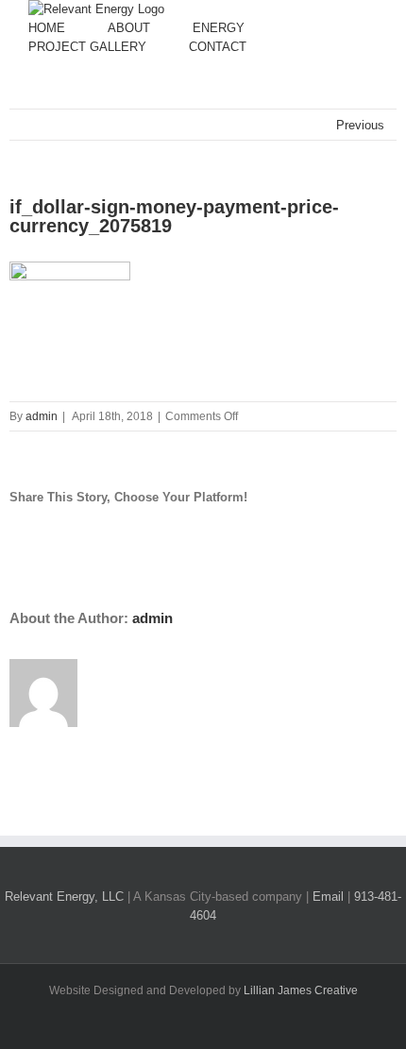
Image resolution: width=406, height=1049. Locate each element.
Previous (360, 125)
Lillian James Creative (301, 990)
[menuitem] (68, 28)
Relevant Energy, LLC (64, 896)
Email (328, 896)
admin (41, 416)
